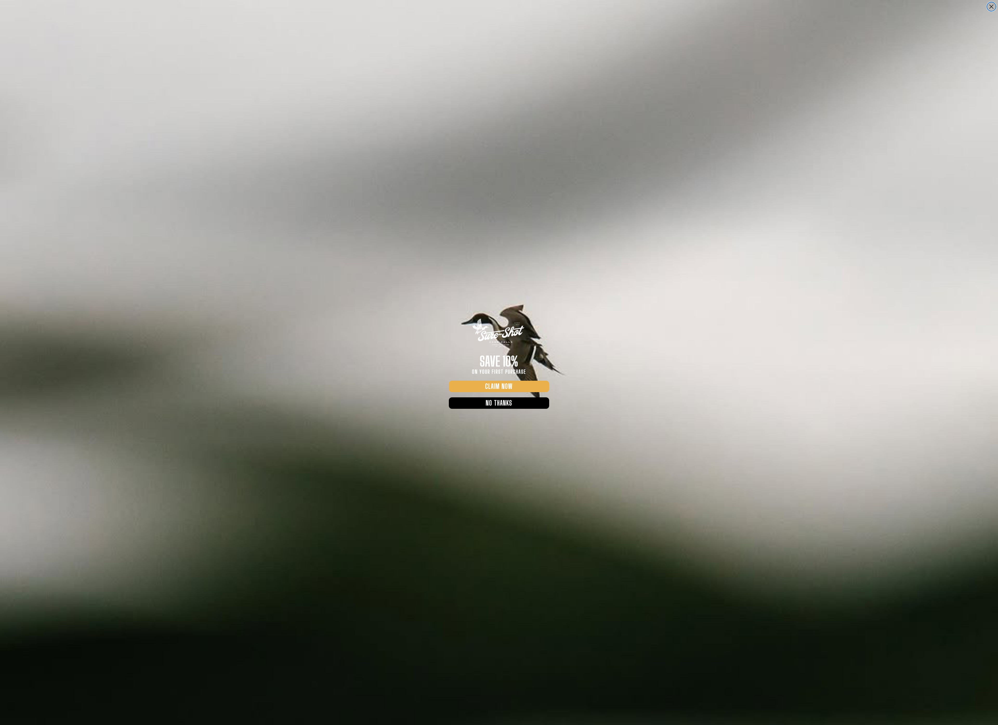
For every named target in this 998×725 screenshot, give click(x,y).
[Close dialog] (991, 6)
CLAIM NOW (499, 386)
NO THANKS (499, 403)
